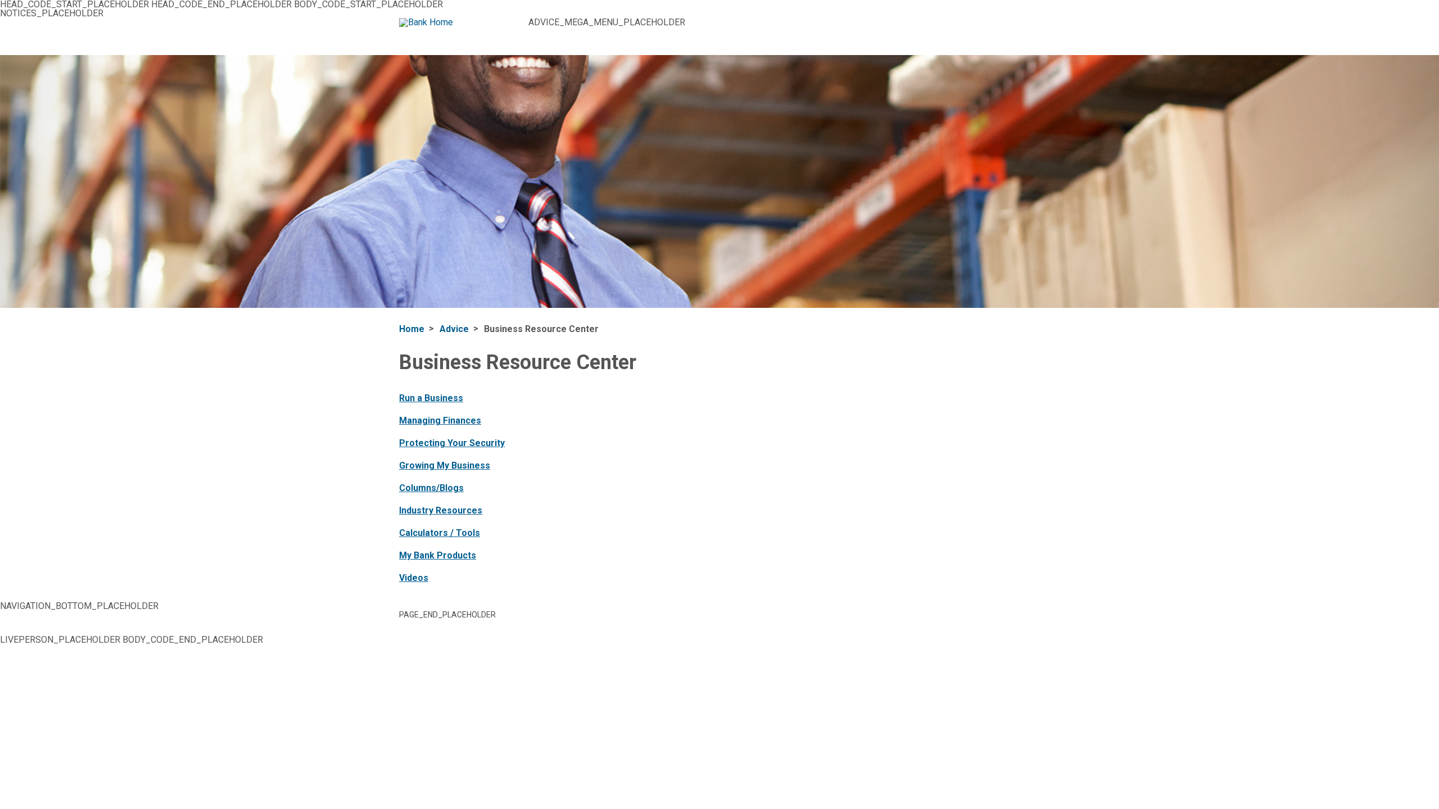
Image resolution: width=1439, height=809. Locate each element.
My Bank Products (437, 555)
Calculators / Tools (439, 533)
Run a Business (431, 398)
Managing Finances (440, 420)
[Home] (459, 22)
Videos (413, 577)
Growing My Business (444, 465)
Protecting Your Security (452, 443)
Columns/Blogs (431, 488)
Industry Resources (440, 510)
